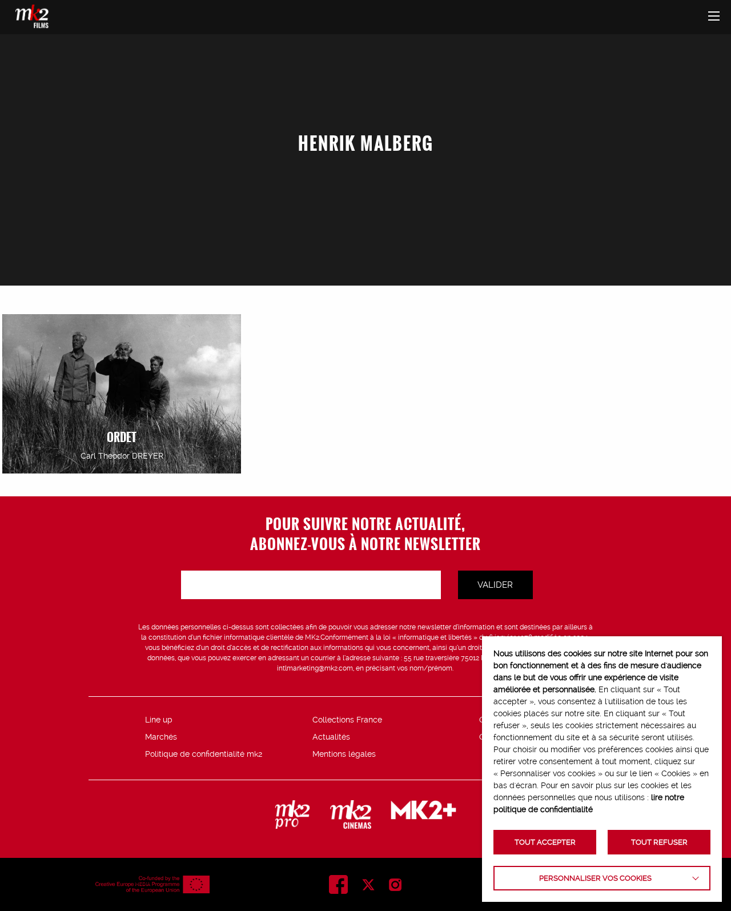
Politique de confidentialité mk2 (203, 754)
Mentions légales (344, 754)
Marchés (161, 736)
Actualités (331, 736)
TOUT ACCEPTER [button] (545, 842)
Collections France (347, 719)
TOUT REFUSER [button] (659, 842)
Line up (158, 719)
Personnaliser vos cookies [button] (595, 878)
